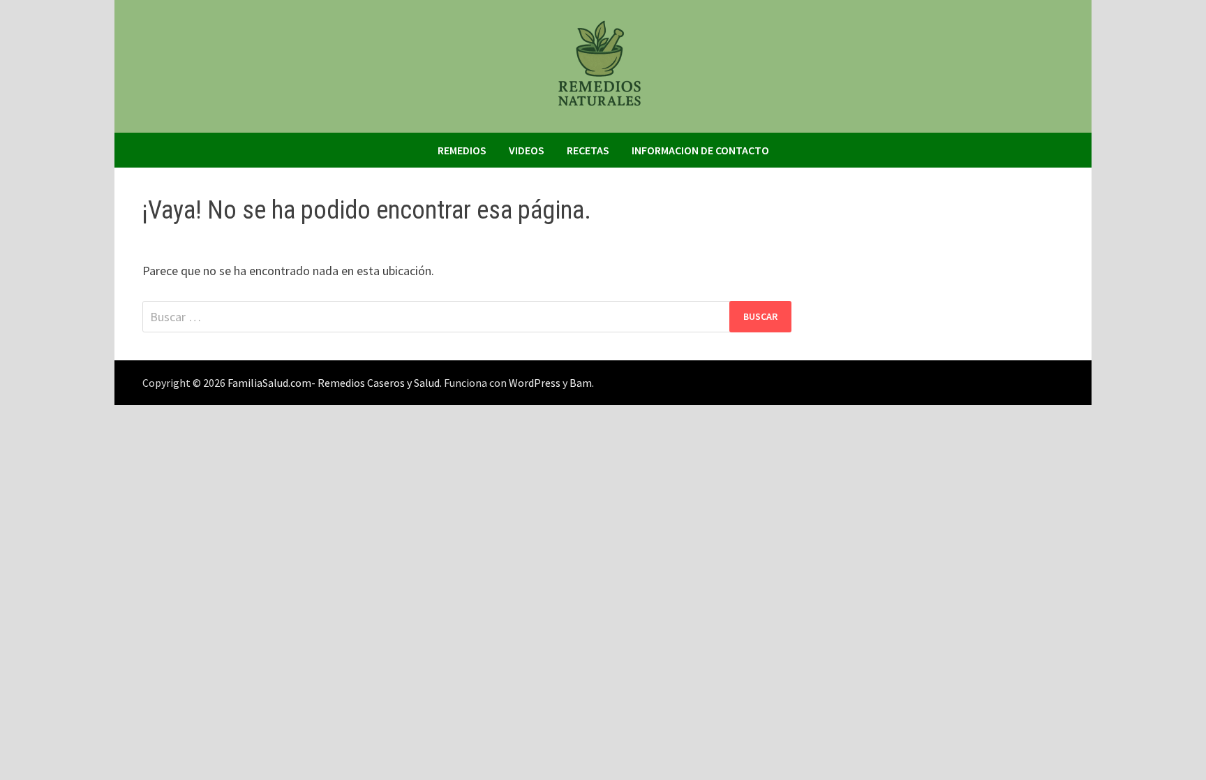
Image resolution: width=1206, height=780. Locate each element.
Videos (526, 150)
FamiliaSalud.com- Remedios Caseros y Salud (334, 383)
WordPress (534, 383)
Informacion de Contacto (700, 150)
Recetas (588, 150)
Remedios (462, 150)
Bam (581, 383)
